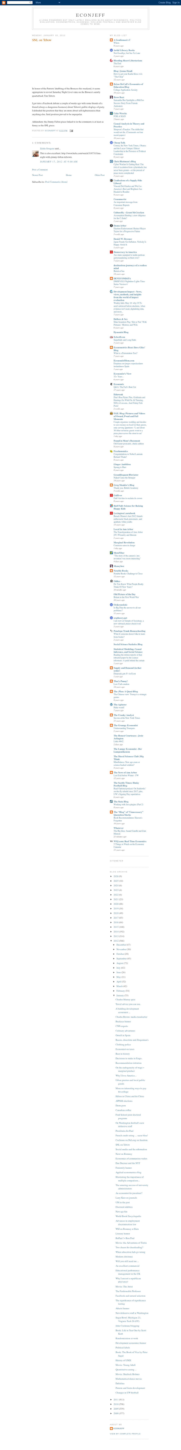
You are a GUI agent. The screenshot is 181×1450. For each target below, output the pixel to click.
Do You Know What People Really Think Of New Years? (128, 585)
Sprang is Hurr (120, 467)
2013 (116, 936)
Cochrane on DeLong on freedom (131, 1140)
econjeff (118, 1428)
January (120, 995)
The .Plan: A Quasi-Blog (126, 691)
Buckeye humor (123, 1021)
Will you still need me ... (127, 1261)
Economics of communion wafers (131, 1158)
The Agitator (120, 704)
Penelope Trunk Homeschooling (129, 631)
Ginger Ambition (122, 464)
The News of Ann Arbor (125, 772)
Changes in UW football (127, 1392)
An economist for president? (129, 1193)
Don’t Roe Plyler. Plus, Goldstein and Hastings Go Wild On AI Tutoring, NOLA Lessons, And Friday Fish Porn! (129, 401)
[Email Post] (71, 131)
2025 (116, 880)
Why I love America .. (126, 1075)
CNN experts (122, 1026)
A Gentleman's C (122, 39)
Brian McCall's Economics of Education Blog (128, 85)
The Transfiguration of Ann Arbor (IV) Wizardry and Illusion (128, 533)
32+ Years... (119, 376)
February (120, 990)
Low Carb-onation (121, 684)
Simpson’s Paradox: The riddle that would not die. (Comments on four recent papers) (128, 132)
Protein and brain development (130, 1388)
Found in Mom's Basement (127, 440)
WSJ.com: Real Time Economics (130, 841)
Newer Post (37, 175)
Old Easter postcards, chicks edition (129, 443)
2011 (116, 1399)
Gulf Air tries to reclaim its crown (128, 498)
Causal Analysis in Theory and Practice (129, 125)
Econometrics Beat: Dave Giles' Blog (129, 349)
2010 (116, 1404)
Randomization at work (127, 1338)
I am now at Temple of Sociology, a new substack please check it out (129, 622)
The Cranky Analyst (124, 715)
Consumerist (120, 199)
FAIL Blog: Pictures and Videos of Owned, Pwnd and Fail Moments (129, 416)
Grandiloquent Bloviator (126, 474)
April (119, 981)
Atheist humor (122, 1308)
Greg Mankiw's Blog (124, 485)
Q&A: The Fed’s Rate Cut (125, 387)
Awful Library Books (124, 50)
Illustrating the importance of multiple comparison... (130, 1178)
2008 (116, 1413)
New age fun (121, 1211)
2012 (116, 940)
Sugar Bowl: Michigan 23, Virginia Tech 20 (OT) (128, 1319)
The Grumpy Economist (126, 725)
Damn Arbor (120, 225)
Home (69, 175)
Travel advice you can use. (128, 1004)
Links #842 (118, 741)
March (119, 986)
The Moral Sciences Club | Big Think (129, 758)
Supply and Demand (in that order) (127, 669)
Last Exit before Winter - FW (126, 775)
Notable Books (121, 570)
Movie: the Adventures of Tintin (131, 1242)
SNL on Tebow (123, 1144)
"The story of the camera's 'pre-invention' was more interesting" (127, 557)
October (120, 953)
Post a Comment (40, 169)
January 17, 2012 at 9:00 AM (59, 161)
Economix (119, 384)
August (120, 963)
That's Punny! (121, 681)
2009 (116, 1408)
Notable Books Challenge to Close (128, 573)
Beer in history (123, 1053)
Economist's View (122, 373)
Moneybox (119, 566)
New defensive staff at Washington (132, 1313)
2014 (116, 931)
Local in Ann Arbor (123, 529)
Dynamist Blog (121, 332)
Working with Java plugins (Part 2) (128, 804)
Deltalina (120, 1383)
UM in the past (123, 1202)
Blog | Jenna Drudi (123, 71)
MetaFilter (119, 552)
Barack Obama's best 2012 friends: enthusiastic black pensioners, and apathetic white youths (128, 519)
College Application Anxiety (126, 89)
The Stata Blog (121, 801)
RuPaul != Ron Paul (125, 1238)
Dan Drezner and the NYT (128, 1163)
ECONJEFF (91, 15)
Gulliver (118, 495)
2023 (116, 890)
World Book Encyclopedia (128, 1216)
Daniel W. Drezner (123, 238)
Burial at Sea (119, 271)
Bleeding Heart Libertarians (128, 60)
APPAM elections (124, 1100)
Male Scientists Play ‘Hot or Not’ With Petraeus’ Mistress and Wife (130, 323)
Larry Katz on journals (126, 1197)
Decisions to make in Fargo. (129, 1058)
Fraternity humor (124, 1167)
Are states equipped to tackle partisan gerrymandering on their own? (129, 256)
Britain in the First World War (126, 597)
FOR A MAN (120, 116)
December (121, 944)
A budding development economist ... (127, 1010)
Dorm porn (121, 1105)
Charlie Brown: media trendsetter (131, 1016)
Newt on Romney (124, 1153)
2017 (116, 917)
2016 (116, 922)
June (118, 972)
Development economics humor (131, 1342)
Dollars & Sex (121, 319)
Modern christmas (124, 1256)
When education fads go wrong (130, 1252)
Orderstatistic (120, 604)
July (118, 967)
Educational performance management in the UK (128, 1272)
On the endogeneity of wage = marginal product (130, 1069)
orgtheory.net (120, 617)
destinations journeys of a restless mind (130, 267)
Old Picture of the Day (125, 594)
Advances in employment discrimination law (128, 1222)
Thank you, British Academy (126, 487)
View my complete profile (125, 1434)
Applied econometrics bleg (128, 1172)
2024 (116, 885)
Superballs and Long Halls (125, 339)
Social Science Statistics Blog (128, 644)
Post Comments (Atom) (56, 181)
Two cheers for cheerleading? (129, 1247)
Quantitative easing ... (126, 1369)
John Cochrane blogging (127, 1325)
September (121, 958)
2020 (116, 903)
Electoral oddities (124, 1206)
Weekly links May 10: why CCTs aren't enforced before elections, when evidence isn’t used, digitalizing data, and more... (129, 307)
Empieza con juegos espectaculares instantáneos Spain (128, 365)
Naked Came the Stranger (124, 477)
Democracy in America (125, 252)
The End (117, 63)
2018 (116, 913)
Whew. (117, 42)
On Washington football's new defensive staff (130, 1124)
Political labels (123, 1347)
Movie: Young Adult (126, 1364)
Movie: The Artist (124, 1286)
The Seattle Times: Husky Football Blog (126, 784)
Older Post (100, 175)
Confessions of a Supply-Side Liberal (128, 182)
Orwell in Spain (123, 1035)
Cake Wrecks (120, 113)
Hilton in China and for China (130, 1096)
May (118, 976)
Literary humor (123, 1233)
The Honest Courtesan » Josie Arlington (128, 737)
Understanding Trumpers (124, 728)
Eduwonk (118, 394)
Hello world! (119, 707)
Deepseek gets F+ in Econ (125, 673)
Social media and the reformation (131, 1149)
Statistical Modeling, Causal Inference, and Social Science (128, 650)
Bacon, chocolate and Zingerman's (132, 1039)
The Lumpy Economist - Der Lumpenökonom (128, 750)
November (121, 949)
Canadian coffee (123, 1110)
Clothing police (123, 1044)
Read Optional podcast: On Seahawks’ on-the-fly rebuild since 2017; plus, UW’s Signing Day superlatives (130, 791)
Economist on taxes (125, 1049)
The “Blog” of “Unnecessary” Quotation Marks (128, 813)
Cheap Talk (119, 142)
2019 (116, 908)
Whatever (119, 828)
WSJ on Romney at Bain (127, 1228)
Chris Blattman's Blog (125, 161)
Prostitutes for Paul (124, 1130)
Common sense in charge (124, 545)
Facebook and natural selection (130, 1295)
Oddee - (117, 581)
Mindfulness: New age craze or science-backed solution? (127, 763)
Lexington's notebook (124, 513)
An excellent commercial (127, 1265)
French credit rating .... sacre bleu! (132, 1135)
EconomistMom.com (124, 360)
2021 (116, 899)
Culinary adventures (125, 1030)
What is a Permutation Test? (125, 353)
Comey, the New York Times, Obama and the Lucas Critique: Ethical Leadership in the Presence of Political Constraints (130, 149)
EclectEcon (119, 337)
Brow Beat (119, 97)
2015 (116, 926)
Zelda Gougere (47, 148)
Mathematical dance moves (129, 1378)
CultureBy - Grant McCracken (129, 212)
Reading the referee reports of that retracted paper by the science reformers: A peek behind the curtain (129, 657)
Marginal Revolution (124, 542)
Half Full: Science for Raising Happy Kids (128, 507)
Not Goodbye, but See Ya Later (127, 53)
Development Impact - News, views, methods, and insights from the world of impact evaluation (128, 296)
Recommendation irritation (129, 1062)
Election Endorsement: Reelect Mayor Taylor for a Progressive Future (130, 230)
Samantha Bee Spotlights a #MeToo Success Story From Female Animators (129, 103)
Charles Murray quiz (125, 999)
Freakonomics (121, 451)
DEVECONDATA (122, 278)
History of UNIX (123, 1360)
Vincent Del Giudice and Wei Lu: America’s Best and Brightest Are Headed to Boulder (128, 189)
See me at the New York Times (127, 717)
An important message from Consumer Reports (126, 203)
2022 (116, 894)
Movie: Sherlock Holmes (127, 1374)
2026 (116, 876)
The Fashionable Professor (128, 1291)
